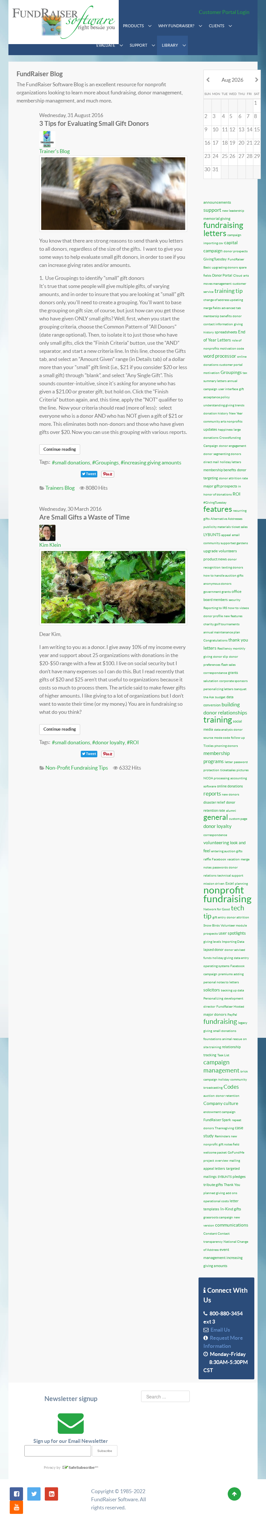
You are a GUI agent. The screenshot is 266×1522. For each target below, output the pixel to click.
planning (241, 883)
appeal (226, 535)
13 (241, 129)
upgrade (210, 551)
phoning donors (226, 746)
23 (207, 156)
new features (233, 616)
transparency (213, 1241)
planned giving (214, 1193)
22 (257, 143)
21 (249, 143)
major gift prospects (220, 486)
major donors (214, 1014)
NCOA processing (216, 778)
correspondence (215, 835)
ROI (134, 742)
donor (207, 454)
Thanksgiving (224, 1128)
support (212, 210)
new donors (230, 794)
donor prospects (236, 251)
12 (232, 129)
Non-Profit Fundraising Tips (76, 768)
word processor (219, 356)
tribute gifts (213, 1184)
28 (249, 156)
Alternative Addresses (226, 519)
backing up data (232, 990)
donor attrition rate (233, 478)
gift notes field (229, 1144)
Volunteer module (234, 925)
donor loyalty (110, 742)
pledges (239, 1176)
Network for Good (216, 909)
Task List (223, 1055)
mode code (222, 737)
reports (212, 793)
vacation (233, 859)
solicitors (211, 990)
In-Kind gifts (230, 1209)
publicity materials (217, 527)
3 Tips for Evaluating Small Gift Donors (94, 123)
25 (225, 156)
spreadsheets (226, 332)
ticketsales (228, 770)
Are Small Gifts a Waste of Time (84, 517)
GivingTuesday (215, 259)
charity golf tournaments (221, 624)
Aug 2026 (232, 80)
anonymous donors (217, 583)
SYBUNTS (225, 1177)
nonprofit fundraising (227, 894)
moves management (217, 283)
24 (215, 156)
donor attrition (238, 917)
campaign (234, 235)
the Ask (208, 697)
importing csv (213, 243)
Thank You (232, 1185)
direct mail (211, 462)
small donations (72, 462)
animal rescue (232, 1039)
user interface (228, 389)
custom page (238, 819)
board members (215, 600)
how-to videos (238, 608)
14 (249, 129)
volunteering (216, 842)
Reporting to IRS (215, 608)
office (236, 591)
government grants (217, 591)
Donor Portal (222, 275)
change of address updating (223, 300)
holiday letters (230, 462)
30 (207, 169)
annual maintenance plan (221, 632)
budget (220, 697)
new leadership (233, 210)
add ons (231, 1193)
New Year (236, 413)
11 (225, 129)
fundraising (220, 1021)
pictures (242, 770)
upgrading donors (225, 267)
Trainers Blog (60, 488)
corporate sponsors (233, 681)
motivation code (232, 348)
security (234, 600)
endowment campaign (219, 1112)
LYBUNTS (211, 535)
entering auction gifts (226, 851)
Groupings (107, 462)
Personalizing (213, 998)
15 (257, 129)
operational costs (216, 1201)
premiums (225, 974)
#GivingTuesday (214, 502)
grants (233, 673)
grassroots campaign (218, 1217)
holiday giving (222, 958)
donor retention (227, 1095)
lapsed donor (213, 950)
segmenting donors (227, 454)
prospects (210, 933)
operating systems (216, 966)
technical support (230, 875)
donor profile (213, 616)
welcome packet (215, 1152)
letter (229, 762)
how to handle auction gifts (223, 575)
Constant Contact (216, 1233)
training (217, 719)
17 (215, 143)
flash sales (228, 664)
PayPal (232, 1014)
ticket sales (240, 527)
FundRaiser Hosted (230, 1006)
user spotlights (232, 933)
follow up (238, 737)
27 (241, 156)
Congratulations (215, 640)
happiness (225, 429)
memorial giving (216, 218)
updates (210, 429)
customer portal (231, 364)
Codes (231, 1087)
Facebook (219, 859)
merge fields (212, 308)
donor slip (220, 656)
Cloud (237, 275)
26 (232, 156)
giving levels (212, 941)
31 (215, 169)
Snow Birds (211, 925)
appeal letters (214, 1168)
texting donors (232, 567)
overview (221, 1160)
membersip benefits (217, 316)
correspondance (215, 673)
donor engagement (232, 446)
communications (231, 1225)
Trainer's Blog (54, 151)
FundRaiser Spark (217, 1120)
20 (241, 143)
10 (215, 129)
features (217, 509)
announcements (217, 202)
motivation (211, 373)
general (215, 817)
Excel (229, 883)
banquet (240, 689)
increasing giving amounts (152, 462)
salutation (210, 681)
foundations (212, 1039)
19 (232, 143)
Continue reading (59, 449)
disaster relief (214, 802)
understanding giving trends (223, 405)
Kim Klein (50, 545)
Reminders (222, 1136)
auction (209, 1095)
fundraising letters (223, 229)
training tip (228, 290)
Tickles (208, 746)
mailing (234, 1160)
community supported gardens (225, 543)
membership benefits (219, 470)
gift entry (219, 917)
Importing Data (233, 941)
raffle (207, 859)
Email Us (219, 1330)
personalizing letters (218, 689)
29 (257, 156)
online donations (230, 786)
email (236, 535)
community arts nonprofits (222, 421)
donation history (215, 413)
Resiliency (224, 648)
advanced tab (231, 308)
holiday (223, 1079)
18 (225, 143)
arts (246, 275)
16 (207, 143)
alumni (231, 810)
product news (215, 559)
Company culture (220, 1103)
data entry (241, 958)
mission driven (213, 883)
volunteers (228, 551)
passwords (220, 867)
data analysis (223, 729)
